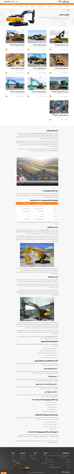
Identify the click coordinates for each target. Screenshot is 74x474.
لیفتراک (46, 459)
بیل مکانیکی (66, 49)
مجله (13, 459)
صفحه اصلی (67, 6)
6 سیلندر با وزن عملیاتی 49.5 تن (19, 70)
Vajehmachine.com (8, 472)
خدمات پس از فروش (33, 455)
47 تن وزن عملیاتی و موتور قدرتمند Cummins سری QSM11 (37, 70)
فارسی (9, 4)
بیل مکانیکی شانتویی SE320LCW (17, 45)
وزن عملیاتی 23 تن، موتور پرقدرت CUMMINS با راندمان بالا (37, 46)
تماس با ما (12, 455)
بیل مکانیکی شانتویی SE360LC (61, 68)
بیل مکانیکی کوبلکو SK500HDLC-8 (60, 115)
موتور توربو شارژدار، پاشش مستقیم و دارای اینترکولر (39, 93)
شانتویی (61, 49)
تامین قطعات (34, 459)
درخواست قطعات (22, 457)
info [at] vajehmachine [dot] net (54, 467)
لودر (46, 457)
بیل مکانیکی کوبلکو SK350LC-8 (17, 92)
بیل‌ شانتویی (41, 330)
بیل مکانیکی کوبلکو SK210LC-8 (39, 92)
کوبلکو (62, 96)
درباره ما (21, 6)
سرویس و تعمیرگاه (33, 457)
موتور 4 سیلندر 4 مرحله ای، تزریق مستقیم (62, 93)
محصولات (60, 6)
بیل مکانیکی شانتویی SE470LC (39, 68)
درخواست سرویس (22, 459)
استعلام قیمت (23, 455)
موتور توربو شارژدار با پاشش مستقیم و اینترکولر (17, 93)
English (6, 4)
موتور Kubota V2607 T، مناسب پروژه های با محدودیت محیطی (59, 46)
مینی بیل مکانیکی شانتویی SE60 (61, 45)
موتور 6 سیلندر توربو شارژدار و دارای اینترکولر (62, 117)
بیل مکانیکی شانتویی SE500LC (17, 68)
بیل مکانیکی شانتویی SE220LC (39, 45)
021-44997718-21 (51, 462)
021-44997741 (51, 465)
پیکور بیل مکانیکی (48, 149)
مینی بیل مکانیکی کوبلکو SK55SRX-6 (60, 92)
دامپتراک (45, 461)
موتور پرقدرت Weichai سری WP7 (19, 46)
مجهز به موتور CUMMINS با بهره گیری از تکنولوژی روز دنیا (59, 70)
